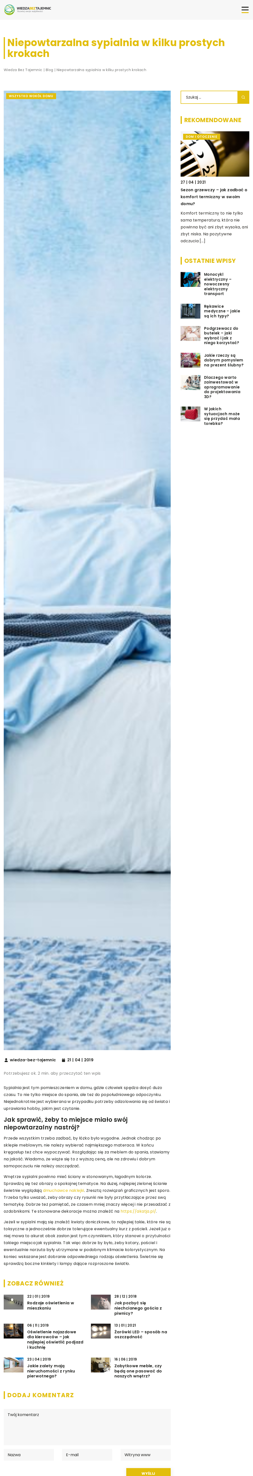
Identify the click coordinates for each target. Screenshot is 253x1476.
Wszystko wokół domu (31, 96)
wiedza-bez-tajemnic (33, 1060)
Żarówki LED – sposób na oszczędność (140, 1335)
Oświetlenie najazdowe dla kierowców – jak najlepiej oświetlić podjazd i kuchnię (55, 1340)
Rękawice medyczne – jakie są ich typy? (222, 311)
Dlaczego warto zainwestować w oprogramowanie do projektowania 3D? (222, 387)
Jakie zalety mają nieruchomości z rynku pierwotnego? (51, 1371)
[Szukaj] (243, 97)
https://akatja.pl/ (138, 1211)
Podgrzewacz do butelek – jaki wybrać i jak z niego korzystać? (221, 335)
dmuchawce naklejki (63, 1190)
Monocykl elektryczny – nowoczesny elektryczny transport (218, 284)
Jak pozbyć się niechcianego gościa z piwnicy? (138, 1308)
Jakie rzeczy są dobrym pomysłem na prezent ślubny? (224, 360)
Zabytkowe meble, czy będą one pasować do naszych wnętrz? (138, 1371)
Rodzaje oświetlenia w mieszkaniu (50, 1306)
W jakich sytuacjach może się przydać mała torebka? (222, 416)
